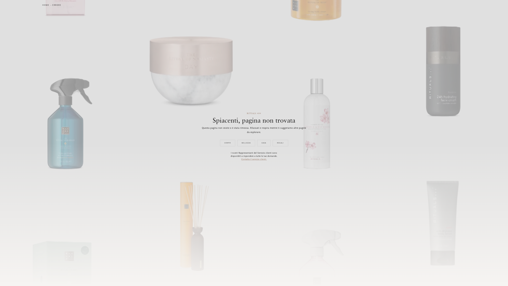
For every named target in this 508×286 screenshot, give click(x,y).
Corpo (227, 143)
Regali (280, 143)
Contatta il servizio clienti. (254, 159)
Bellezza (246, 143)
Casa (264, 143)
